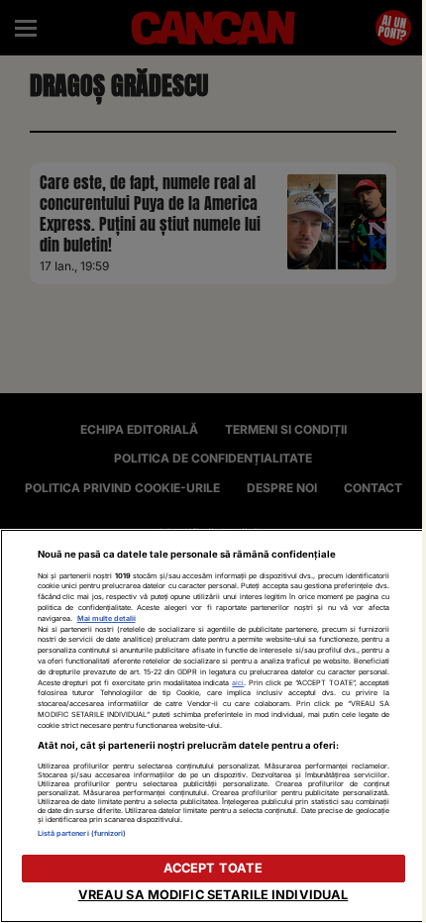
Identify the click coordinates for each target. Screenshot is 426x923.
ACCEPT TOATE (213, 868)
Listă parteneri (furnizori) (82, 833)
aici (238, 682)
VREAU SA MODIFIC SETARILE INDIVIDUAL (213, 894)
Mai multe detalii (106, 618)
